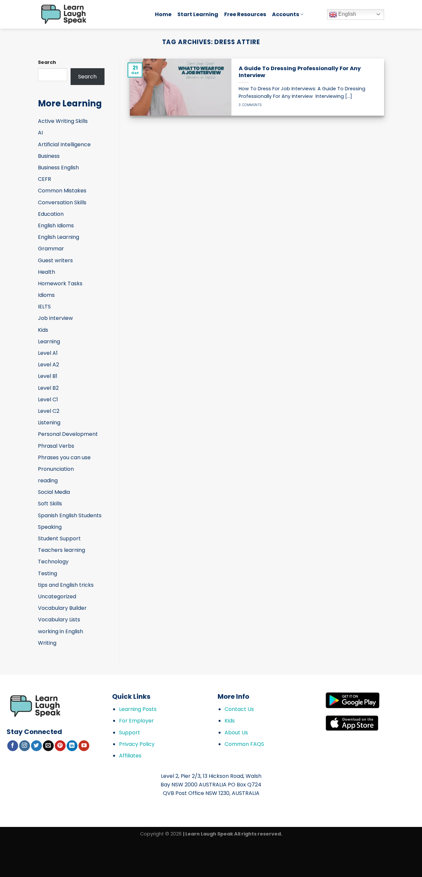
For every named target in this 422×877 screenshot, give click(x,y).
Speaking (50, 527)
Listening (49, 422)
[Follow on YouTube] (83, 745)
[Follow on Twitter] (36, 745)
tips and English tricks (66, 585)
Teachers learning (61, 550)
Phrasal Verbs (56, 446)
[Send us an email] (48, 745)
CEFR (44, 179)
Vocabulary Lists (59, 619)
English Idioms (56, 225)
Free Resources (245, 14)
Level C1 (48, 399)
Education (51, 214)
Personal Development (68, 434)
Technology (53, 561)
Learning (49, 341)
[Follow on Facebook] (12, 745)
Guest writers (55, 260)
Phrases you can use (64, 457)
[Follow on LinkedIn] (72, 745)
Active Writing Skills (63, 121)
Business (49, 156)
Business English (58, 167)
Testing (47, 573)
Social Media (54, 492)
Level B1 (47, 376)
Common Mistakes (62, 190)
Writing (47, 643)
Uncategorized (57, 596)
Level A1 (48, 353)
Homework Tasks (60, 283)
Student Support (59, 538)
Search (47, 62)
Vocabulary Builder (62, 608)
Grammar (51, 248)
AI (40, 132)
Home (163, 14)
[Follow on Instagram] (24, 745)
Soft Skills (50, 503)
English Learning (58, 237)
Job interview (55, 318)
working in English (60, 631)
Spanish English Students (70, 515)
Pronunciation (56, 469)
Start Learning (197, 14)
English (346, 14)
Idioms (46, 295)
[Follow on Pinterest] (60, 745)
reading (48, 480)
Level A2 (48, 364)
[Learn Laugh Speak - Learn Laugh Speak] (91, 14)
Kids (43, 330)
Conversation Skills (62, 202)
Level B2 (48, 388)
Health (46, 272)
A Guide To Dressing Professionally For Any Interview (300, 72)
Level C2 (48, 411)
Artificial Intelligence (64, 144)
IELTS (44, 306)
